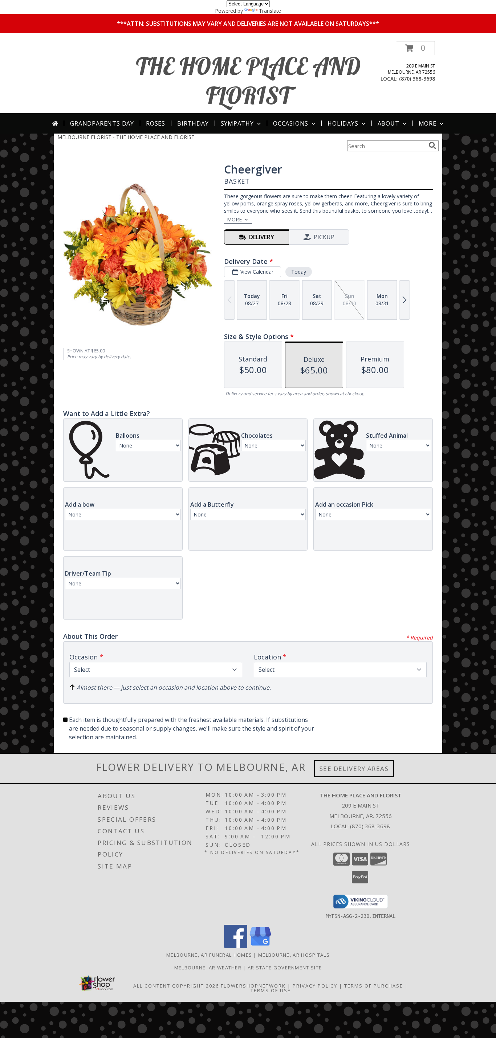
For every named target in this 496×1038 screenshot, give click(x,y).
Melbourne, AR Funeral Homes (209, 955)
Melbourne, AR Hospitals (294, 955)
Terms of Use (271, 990)
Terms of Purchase (373, 985)
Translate (270, 10)
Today (298, 271)
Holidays (343, 123)
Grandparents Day (102, 123)
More (427, 123)
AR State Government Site (285, 967)
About (388, 123)
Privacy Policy (315, 985)
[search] (432, 146)
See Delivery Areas (354, 768)
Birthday (192, 123)
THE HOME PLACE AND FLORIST (248, 80)
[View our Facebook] (235, 946)
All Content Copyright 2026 (176, 985)
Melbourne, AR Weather (207, 967)
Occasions (290, 123)
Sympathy (237, 123)
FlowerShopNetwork (253, 985)
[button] (415, 48)
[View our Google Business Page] (260, 946)
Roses (155, 123)
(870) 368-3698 (417, 78)
